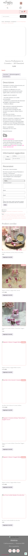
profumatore (4, 219)
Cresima (3, 212)
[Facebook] (10, 550)
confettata (8, 215)
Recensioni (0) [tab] (6, 76)
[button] (21, 3)
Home (3, 21)
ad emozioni (6, 214)
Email (4, 195)
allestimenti (12, 214)
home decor (23, 216)
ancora (16, 214)
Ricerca (23, 16)
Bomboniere (7, 21)
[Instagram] (14, 550)
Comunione (20, 211)
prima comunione (22, 218)
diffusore (3, 216)
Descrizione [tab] (5, 74)
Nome (4, 190)
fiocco (19, 216)
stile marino (9, 219)
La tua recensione (7, 182)
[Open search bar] (7, 7)
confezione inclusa (20, 215)
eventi (7, 216)
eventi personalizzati (13, 216)
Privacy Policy (5, 554)
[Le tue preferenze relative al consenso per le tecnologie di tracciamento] (25, 553)
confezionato (13, 215)
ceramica (3, 215)
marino (3, 218)
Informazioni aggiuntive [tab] (14, 74)
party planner (15, 218)
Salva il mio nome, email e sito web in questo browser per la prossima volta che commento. (13, 202)
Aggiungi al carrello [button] (7, 257)
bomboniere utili (21, 214)
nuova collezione (8, 218)
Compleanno (13, 21)
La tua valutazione (7, 178)
